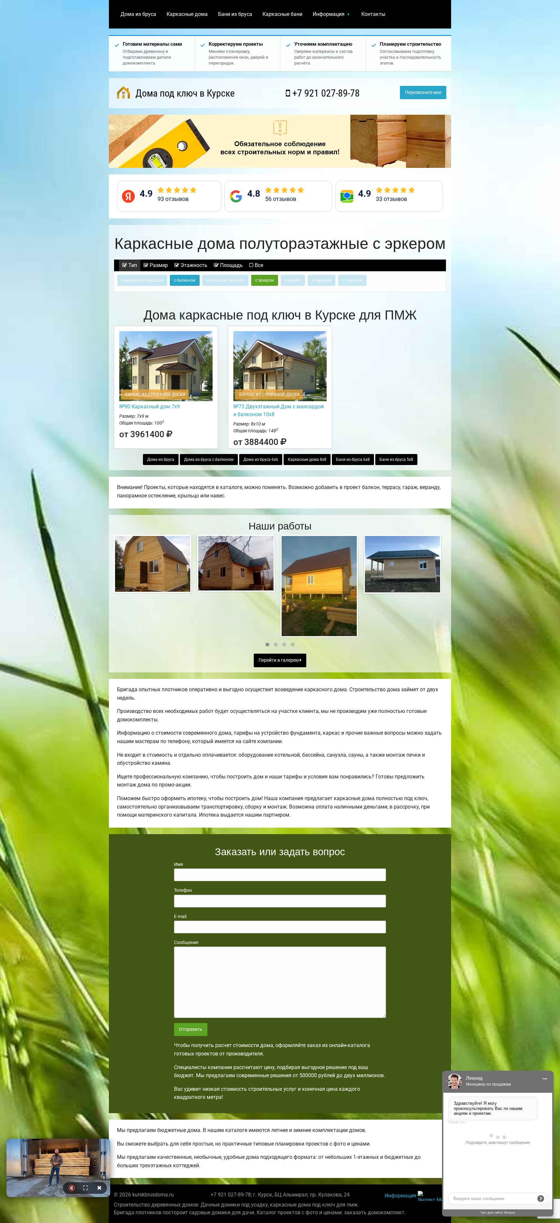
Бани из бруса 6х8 (353, 459)
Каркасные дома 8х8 (307, 459)
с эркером (264, 280)
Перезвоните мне (423, 92)
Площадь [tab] (231, 265)
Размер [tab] (158, 265)
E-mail (180, 916)
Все (258, 265)
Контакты (373, 14)
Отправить (190, 1029)
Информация (328, 14)
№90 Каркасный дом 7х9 (149, 406)
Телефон (183, 890)
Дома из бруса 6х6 (260, 459)
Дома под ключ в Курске (184, 93)
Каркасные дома (187, 14)
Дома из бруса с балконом (209, 459)
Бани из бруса (235, 14)
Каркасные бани (282, 14)
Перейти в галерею (279, 660)
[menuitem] (138, 14)
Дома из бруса (138, 14)
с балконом (184, 280)
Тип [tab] (132, 265)
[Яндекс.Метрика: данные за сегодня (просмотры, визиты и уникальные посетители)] (432, 1196)
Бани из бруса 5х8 (396, 459)
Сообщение (186, 942)
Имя (178, 864)
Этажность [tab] (193, 265)
